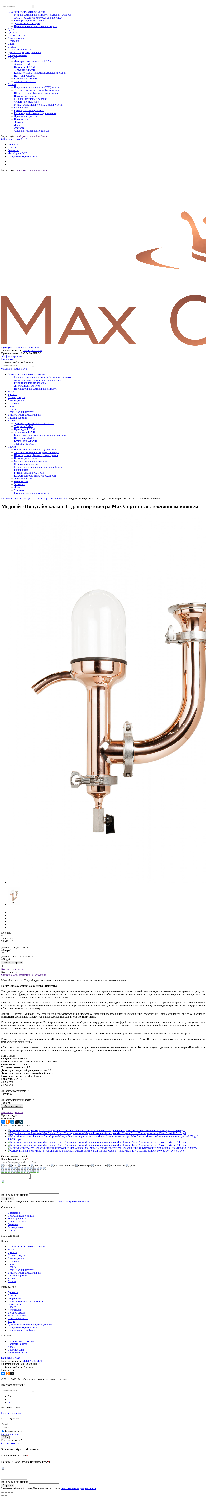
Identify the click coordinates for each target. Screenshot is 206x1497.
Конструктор (27, 498)
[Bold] (5, 1165)
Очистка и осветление (26, 101)
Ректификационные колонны (30, 20)
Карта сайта (14, 1304)
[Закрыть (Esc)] (2, 1492)
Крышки (12, 32)
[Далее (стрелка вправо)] (6, 1495)
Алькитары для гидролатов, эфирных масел (38, 17)
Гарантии (13, 1224)
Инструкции (39, 974)
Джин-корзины (16, 38)
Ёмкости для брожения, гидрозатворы (35, 113)
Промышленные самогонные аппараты (35, 26)
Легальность (14, 1309)
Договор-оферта (16, 1312)
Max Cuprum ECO (17, 1218)
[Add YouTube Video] (63, 1165)
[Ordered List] (99, 1165)
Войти (5, 1437)
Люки (17, 125)
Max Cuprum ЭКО (18, 153)
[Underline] (24, 1165)
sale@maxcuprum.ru (11, 356)
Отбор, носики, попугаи (21, 49)
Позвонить (7, 359)
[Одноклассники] (8, 1122)
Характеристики (22, 974)
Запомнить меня (13, 1431)
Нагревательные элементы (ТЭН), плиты (36, 87)
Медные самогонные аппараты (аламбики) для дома (42, 14)
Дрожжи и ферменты (25, 116)
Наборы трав (21, 119)
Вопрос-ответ (15, 1298)
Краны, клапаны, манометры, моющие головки (40, 72)
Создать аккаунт (10, 1443)
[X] (17, 1122)
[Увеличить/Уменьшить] (12, 1492)
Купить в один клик (12, 969)
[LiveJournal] (21, 1122)
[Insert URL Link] (41, 1165)
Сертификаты (15, 1227)
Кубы (11, 29)
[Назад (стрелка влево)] (2, 1495)
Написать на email (18, 1344)
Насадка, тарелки (17, 55)
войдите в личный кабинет (32, 136)
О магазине (14, 1212)
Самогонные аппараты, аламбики (26, 11)
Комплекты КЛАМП (25, 78)
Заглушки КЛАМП (24, 69)
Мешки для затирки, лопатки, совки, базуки (38, 104)
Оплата (12, 147)
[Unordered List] (116, 1165)
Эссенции (19, 122)
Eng (10, 1402)
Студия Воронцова (11, 1413)
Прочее (12, 84)
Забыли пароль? (10, 1434)
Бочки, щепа (21, 107)
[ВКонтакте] (3, 1122)
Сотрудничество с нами (21, 1215)
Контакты (13, 150)
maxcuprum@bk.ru (18, 1352)
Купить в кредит (17, 1315)
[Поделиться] (6, 1492)
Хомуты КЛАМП (23, 64)
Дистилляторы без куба (27, 23)
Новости (12, 1306)
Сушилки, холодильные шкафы (31, 130)
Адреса (12, 1346)
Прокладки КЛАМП (25, 67)
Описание (6, 974)
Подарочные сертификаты (22, 156)
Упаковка (19, 127)
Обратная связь (16, 1349)
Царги (11, 43)
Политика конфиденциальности (25, 1301)
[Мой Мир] (12, 1122)
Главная (5, 498)
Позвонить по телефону (21, 1341)
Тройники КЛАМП (25, 81)
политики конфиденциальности (72, 1201)
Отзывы (12, 1230)
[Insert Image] (83, 1165)
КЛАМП (12, 58)
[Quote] (130, 1165)
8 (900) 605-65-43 (10, 347)
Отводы (12, 46)
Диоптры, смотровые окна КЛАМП (34, 61)
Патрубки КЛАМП (24, 75)
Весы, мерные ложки (25, 96)
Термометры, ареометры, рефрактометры (36, 90)
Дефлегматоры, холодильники (24, 52)
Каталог (15, 498)
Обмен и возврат (17, 1221)
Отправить (8, 1198)
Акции (11, 1321)
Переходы (13, 40)
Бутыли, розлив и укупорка (29, 110)
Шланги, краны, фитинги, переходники (36, 93)
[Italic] (13, 1165)
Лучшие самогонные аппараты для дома (30, 1324)
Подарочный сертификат (21, 1330)
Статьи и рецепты (18, 1318)
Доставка (13, 144)
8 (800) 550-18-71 (30, 347)
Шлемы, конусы (16, 35)
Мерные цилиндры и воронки (30, 98)
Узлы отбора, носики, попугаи (51, 498)
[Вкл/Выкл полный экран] (9, 1492)
